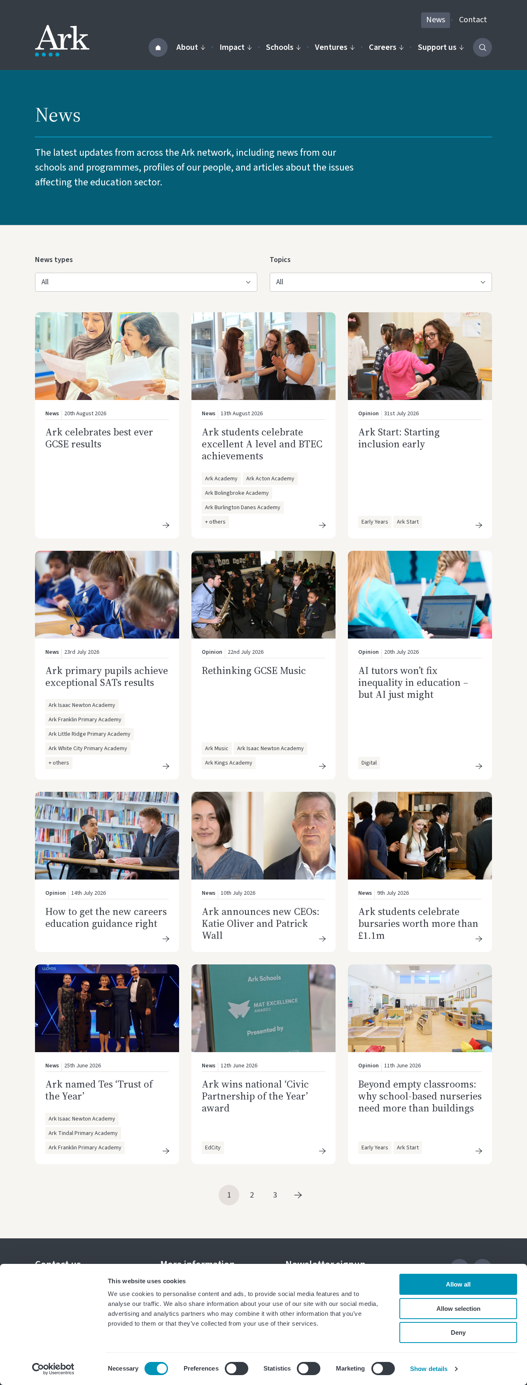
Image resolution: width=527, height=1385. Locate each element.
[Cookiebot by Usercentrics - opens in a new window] (53, 1369)
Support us (437, 47)
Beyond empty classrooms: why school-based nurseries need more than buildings (420, 1096)
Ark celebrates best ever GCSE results (99, 438)
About (187, 47)
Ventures (331, 47)
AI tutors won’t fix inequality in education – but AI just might (413, 682)
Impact (232, 47)
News (435, 20)
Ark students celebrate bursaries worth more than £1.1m (418, 923)
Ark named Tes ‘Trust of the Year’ (99, 1090)
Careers (382, 47)
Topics (283, 259)
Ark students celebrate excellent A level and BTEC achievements (262, 444)
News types (54, 259)
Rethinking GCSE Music (254, 670)
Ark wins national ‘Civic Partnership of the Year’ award (255, 1096)
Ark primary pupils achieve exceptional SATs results (106, 676)
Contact (473, 20)
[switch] (236, 1368)
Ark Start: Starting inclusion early (399, 438)
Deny (458, 1332)
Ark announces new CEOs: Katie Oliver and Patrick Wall (260, 923)
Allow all (458, 1284)
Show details (429, 1368)
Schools (280, 47)
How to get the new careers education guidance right (106, 917)
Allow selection (458, 1308)
